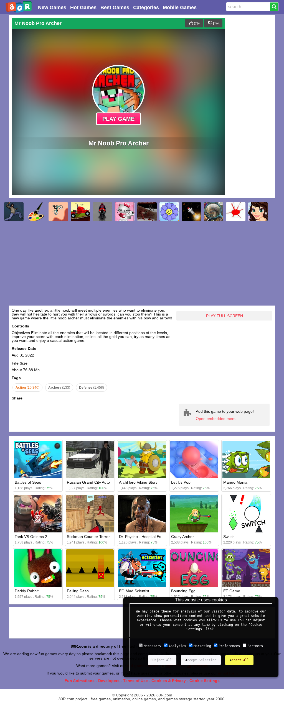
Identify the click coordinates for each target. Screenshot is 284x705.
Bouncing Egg (183, 591)
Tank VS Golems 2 (31, 536)
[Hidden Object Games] (213, 211)
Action (27, 387)
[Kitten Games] (125, 211)
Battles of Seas (28, 482)
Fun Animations (80, 680)
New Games (52, 7)
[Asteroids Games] (191, 211)
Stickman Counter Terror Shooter (96, 536)
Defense (91, 387)
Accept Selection (200, 660)
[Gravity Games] (58, 211)
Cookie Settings (204, 680)
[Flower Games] (169, 211)
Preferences (229, 646)
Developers (109, 680)
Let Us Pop (181, 482)
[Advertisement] (250, 101)
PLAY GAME (118, 119)
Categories (146, 7)
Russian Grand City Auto (88, 482)
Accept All (239, 660)
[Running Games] (14, 211)
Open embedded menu (216, 418)
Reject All (162, 660)
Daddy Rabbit (27, 591)
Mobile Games (180, 7)
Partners (255, 646)
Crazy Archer (182, 536)
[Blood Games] (235, 211)
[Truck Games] (80, 211)
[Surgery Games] (147, 211)
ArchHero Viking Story (138, 482)
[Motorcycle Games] (102, 211)
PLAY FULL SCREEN (224, 316)
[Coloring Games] (36, 211)
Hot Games (83, 7)
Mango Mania (235, 482)
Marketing (202, 646)
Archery (59, 387)
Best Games (114, 7)
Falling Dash (78, 591)
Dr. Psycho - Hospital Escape (144, 536)
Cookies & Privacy (168, 680)
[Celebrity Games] (258, 211)
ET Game (231, 591)
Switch (229, 536)
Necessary (152, 646)
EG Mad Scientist (134, 591)
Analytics (177, 646)
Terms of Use (135, 680)
